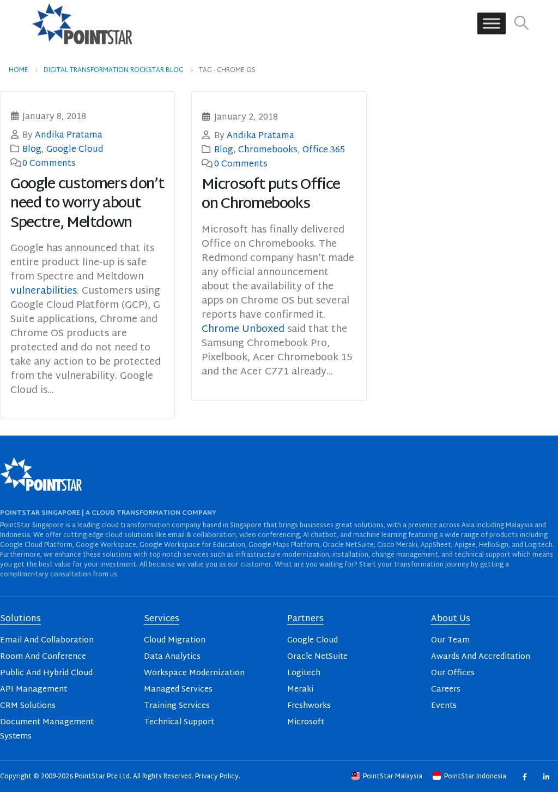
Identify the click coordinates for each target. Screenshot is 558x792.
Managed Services (178, 689)
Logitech (303, 673)
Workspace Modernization (194, 673)
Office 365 (323, 150)
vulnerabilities (43, 291)
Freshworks (309, 706)
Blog (31, 149)
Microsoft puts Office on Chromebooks (271, 195)
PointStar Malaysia (392, 777)
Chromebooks (268, 150)
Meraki (300, 689)
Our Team (450, 640)
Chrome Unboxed (243, 329)
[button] (521, 24)
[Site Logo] (82, 23)
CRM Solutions (28, 706)
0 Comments (49, 164)
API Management (33, 689)
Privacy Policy (217, 777)
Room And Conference (43, 657)
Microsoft (305, 722)
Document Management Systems (47, 729)
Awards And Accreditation (480, 657)
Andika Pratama (68, 135)
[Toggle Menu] (491, 24)
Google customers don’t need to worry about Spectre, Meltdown (87, 203)
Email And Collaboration (47, 640)
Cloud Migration (174, 640)
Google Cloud (75, 149)
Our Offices (453, 673)
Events (444, 706)
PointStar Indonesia (475, 777)
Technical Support (179, 722)
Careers (445, 689)
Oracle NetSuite (317, 657)
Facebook (524, 776)
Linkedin (546, 776)
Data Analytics (172, 657)
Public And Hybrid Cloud (46, 673)
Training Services (177, 706)
